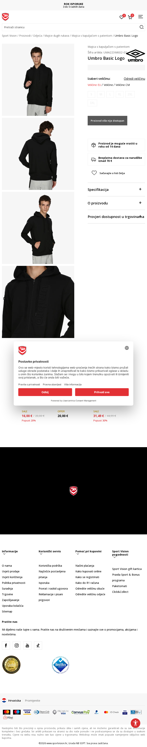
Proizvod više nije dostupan (107, 120)
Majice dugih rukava (56, 35)
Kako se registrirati (87, 577)
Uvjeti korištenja (12, 577)
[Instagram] (16, 645)
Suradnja (7, 588)
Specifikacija (98, 189)
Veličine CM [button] (123, 84)
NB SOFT (80, 743)
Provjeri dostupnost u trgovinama (116, 216)
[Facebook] (6, 645)
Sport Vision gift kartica (127, 569)
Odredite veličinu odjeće (90, 594)
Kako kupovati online (88, 571)
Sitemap (7, 611)
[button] (73, 27)
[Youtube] (27, 645)
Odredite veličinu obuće (90, 588)
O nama (7, 565)
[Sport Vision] (5, 17)
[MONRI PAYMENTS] (8, 717)
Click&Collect (120, 592)
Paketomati (119, 586)
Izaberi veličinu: (99, 78)
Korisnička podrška (50, 565)
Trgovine (7, 594)
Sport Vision (9, 35)
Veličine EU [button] (94, 84)
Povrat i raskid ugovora (53, 588)
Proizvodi (25, 35)
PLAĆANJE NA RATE (73, 3)
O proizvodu (98, 203)
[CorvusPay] (80, 712)
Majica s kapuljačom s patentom (92, 35)
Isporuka (44, 583)
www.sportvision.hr (57, 743)
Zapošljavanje (10, 600)
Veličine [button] (108, 84)
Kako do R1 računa (87, 583)
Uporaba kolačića (12, 605)
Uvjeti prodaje (11, 571)
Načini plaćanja (84, 565)
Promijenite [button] (32, 700)
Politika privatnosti (13, 583)
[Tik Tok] (38, 645)
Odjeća (37, 35)
